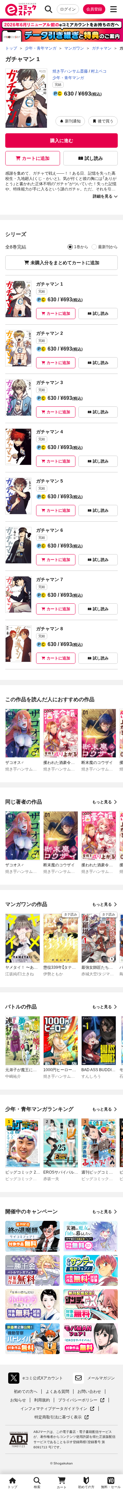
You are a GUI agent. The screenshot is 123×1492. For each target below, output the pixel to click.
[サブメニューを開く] (113, 9)
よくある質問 (57, 1391)
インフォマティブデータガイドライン (53, 1408)
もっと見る (102, 802)
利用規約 (42, 1400)
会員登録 (94, 9)
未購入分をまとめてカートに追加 (65, 262)
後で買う (105, 121)
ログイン (68, 9)
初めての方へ (25, 1391)
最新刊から (108, 247)
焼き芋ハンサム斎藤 (70, 71)
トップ (12, 1487)
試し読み (94, 158)
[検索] (48, 9)
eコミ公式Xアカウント (37, 1379)
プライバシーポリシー (81, 1400)
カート (62, 1487)
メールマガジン (101, 1378)
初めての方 (86, 1487)
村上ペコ (99, 71)
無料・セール (111, 1487)
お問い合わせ (89, 1391)
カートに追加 (36, 158)
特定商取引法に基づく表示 (61, 1417)
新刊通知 (73, 121)
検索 (37, 1487)
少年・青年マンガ (68, 78)
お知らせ (18, 1400)
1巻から (81, 247)
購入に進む (61, 140)
